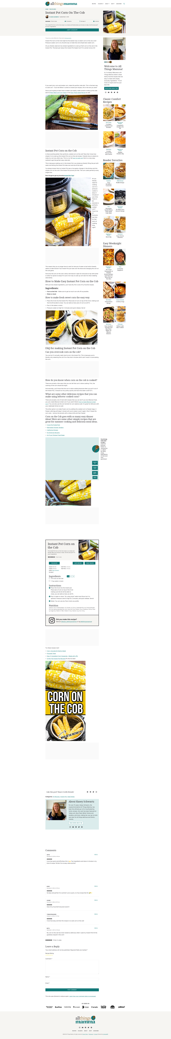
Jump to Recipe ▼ (72, 30)
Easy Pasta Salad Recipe (78, 92)
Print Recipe (90, 563)
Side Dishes (71, 796)
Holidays (100, 3)
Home (46, 9)
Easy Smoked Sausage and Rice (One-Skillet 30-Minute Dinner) (109, 329)
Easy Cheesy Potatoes (120, 236)
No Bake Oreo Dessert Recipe (120, 210)
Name (47, 977)
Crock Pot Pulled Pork (53, 425)
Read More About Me (76, 823)
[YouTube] (73, 827)
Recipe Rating (49, 953)
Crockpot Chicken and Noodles (108, 125)
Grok (95, 477)
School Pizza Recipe (108, 302)
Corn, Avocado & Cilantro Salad (56, 651)
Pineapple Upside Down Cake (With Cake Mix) (109, 211)
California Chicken (52, 430)
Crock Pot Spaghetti (120, 269)
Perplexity (95, 473)
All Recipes (56, 796)
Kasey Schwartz (54, 16)
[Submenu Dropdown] (103, 3)
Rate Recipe (78, 563)
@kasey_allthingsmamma (69, 621)
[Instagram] (70, 827)
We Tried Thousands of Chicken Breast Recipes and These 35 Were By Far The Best (108, 274)
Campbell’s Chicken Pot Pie (120, 126)
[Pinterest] (81, 827)
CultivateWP (105, 1034)
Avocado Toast (51, 653)
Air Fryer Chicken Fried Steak (56, 435)
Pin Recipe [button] (54, 563)
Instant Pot (63, 796)
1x (68, 576)
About (107, 3)
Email (47, 983)
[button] (45, 21)
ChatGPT (95, 463)
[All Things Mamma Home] (61, 4)
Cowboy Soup (120, 301)
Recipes (94, 3)
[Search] (124, 3)
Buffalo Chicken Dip (120, 153)
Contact (96, 1034)
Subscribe (119, 3)
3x (73, 576)
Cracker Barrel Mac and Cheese (108, 152)
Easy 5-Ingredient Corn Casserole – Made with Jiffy (62, 656)
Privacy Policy (85, 1034)
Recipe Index (53, 9)
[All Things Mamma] (85, 1024)
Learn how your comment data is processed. (82, 996)
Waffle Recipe (120, 182)
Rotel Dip (108, 237)
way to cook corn (78, 158)
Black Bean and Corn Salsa (58, 92)
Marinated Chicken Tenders (55, 427)
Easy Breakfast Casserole (109, 184)
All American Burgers (53, 432)
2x (70, 576)
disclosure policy (68, 38)
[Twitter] (78, 827)
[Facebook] (76, 827)
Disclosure (91, 1034)
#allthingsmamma (86, 621)
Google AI (95, 468)
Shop (112, 3)
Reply (96, 854)
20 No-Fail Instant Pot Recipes (56, 658)
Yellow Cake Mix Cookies (120, 326)
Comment (48, 959)
